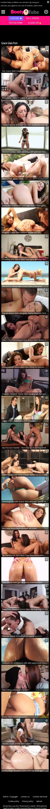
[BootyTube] (25, 12)
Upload (39, 801)
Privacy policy (27, 801)
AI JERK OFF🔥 (35, 22)
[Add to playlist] (46, 48)
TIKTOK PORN (15, 22)
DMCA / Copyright (10, 796)
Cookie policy (13, 801)
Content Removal (40, 796)
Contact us (25, 796)
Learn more (37, 5)
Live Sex (15, 18)
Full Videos (32, 18)
